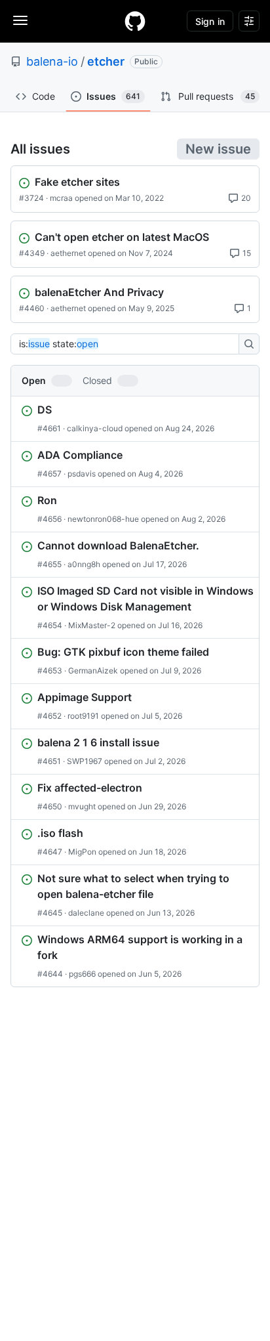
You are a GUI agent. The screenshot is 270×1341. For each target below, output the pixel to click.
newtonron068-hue (103, 519)
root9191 (83, 716)
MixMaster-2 (91, 625)
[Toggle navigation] (20, 20)
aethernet (68, 253)
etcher (106, 61)
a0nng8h (84, 564)
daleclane (86, 913)
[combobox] (128, 344)
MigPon (82, 852)
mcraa (61, 198)
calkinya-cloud (95, 428)
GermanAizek (93, 670)
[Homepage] (135, 21)
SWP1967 (84, 761)
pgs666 (82, 974)
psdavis (82, 474)
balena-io (52, 61)
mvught (82, 806)
